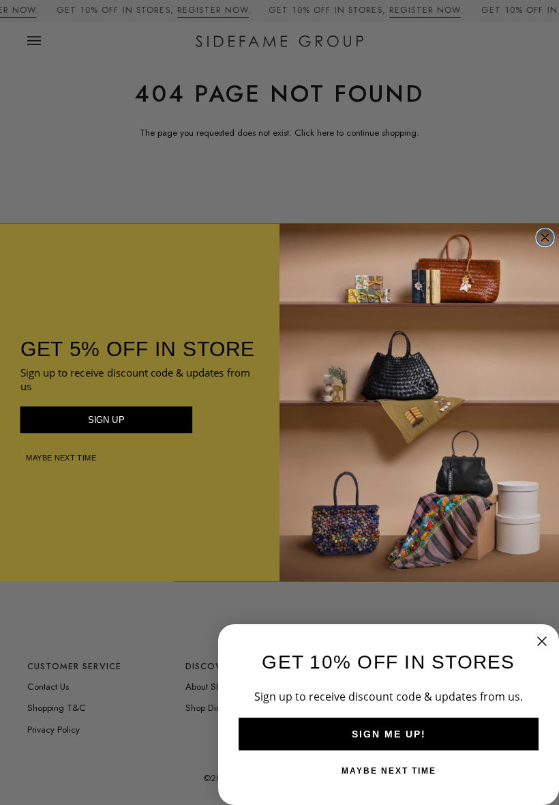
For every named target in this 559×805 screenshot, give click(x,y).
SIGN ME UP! (389, 734)
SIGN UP (106, 419)
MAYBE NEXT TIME (61, 457)
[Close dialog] (545, 237)
